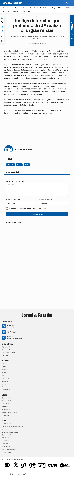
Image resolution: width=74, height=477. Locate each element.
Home (7, 11)
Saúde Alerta (6, 409)
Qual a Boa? (34, 8)
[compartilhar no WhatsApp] (2, 18)
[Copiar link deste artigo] (2, 41)
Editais (68, 8)
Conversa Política (7, 401)
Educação (5, 372)
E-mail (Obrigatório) (45, 199)
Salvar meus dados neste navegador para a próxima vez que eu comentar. (28, 208)
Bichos (4, 364)
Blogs (54, 8)
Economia (5, 369)
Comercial (5, 443)
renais (26, 164)
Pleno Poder (5, 403)
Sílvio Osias (5, 406)
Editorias (61, 8)
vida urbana (26, 11)
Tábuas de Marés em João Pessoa (12, 426)
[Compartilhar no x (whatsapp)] (2, 22)
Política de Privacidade (9, 449)
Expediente (5, 441)
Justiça (19, 164)
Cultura (4, 366)
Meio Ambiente (6, 390)
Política (25, 8)
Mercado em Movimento (9, 412)
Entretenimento (45, 8)
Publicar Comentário (37, 214)
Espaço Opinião (6, 452)
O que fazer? (6, 350)
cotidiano (16, 11)
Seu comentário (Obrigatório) (16, 181)
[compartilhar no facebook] (2, 31)
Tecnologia (5, 387)
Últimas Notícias (7, 8)
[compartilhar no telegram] (2, 27)
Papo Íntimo (5, 415)
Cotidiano (5, 381)
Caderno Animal (7, 398)
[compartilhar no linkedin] (2, 36)
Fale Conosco (6, 446)
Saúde (4, 384)
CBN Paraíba (6, 438)
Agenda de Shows (7, 347)
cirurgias (10, 164)
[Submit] (67, 3)
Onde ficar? (5, 355)
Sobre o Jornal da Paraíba (10, 432)
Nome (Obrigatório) (13, 199)
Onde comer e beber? (8, 352)
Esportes (18, 8)
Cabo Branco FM (7, 435)
